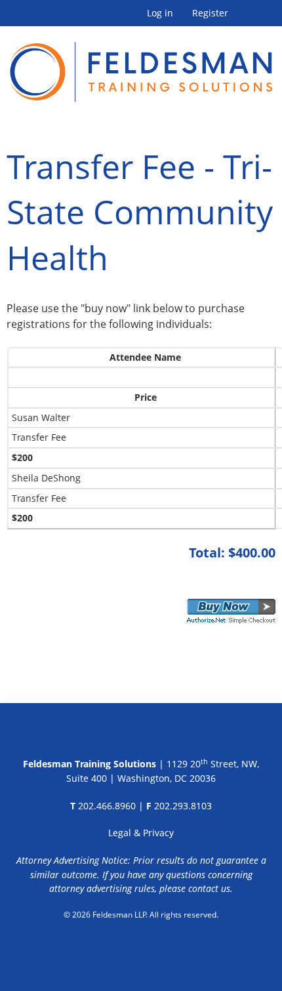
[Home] (141, 64)
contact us (209, 888)
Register (210, 13)
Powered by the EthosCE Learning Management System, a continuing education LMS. (141, 948)
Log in (160, 13)
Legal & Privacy (141, 832)
